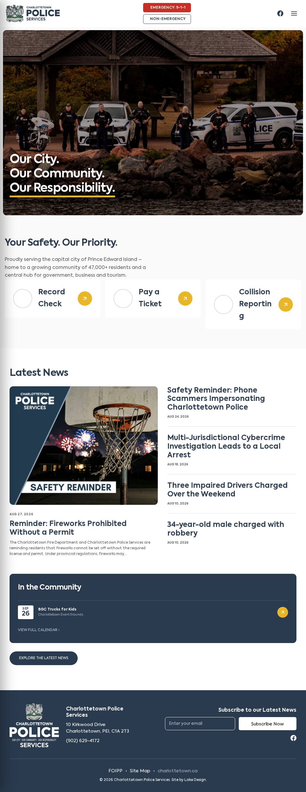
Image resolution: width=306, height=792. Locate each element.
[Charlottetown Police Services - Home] (33, 13)
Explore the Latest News (43, 658)
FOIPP (115, 771)
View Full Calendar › (38, 630)
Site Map (140, 771)
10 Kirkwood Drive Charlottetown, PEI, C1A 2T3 (97, 727)
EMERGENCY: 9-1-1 (168, 8)
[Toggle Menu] (294, 13)
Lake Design (195, 780)
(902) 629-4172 (83, 741)
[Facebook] (280, 13)
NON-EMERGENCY (168, 19)
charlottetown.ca (178, 771)
